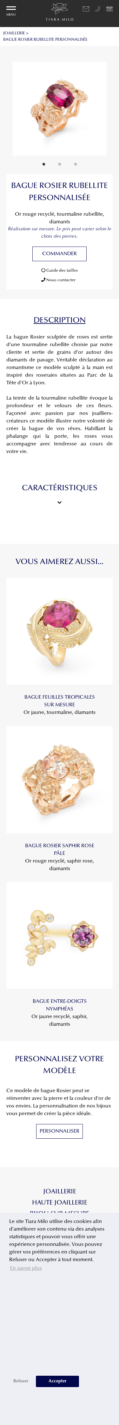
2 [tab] (59, 164)
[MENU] (11, 8)
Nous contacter (60, 280)
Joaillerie (59, 1192)
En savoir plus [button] (26, 1268)
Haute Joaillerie (59, 1203)
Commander (59, 253)
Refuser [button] (21, 1381)
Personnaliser (59, 1131)
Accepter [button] (58, 1381)
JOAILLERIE (14, 33)
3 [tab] (75, 164)
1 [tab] (44, 164)
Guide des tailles (61, 271)
